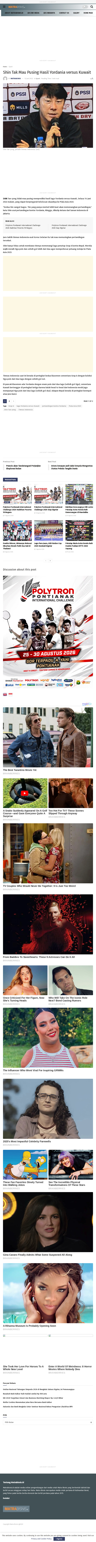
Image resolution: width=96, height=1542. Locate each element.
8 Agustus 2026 (8, 552)
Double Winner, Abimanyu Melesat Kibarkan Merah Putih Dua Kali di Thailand (17, 546)
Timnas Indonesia (26, 410)
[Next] (50, 560)
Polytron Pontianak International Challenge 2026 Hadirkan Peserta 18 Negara (17, 509)
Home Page (88, 13)
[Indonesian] (10, 694)
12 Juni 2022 (28, 78)
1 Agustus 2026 (39, 549)
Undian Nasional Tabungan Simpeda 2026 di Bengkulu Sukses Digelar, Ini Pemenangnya (38, 1389)
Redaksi (6, 1498)
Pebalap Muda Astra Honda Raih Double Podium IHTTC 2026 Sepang (79, 546)
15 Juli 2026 (70, 552)
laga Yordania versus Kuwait (28, 406)
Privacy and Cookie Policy (41, 1539)
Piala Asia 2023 (75, 406)
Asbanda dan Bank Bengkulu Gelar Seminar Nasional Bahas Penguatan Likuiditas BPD (38, 1407)
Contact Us (64, 13)
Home (5, 67)
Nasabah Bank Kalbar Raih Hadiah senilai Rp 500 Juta (25, 1394)
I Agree (59, 1539)
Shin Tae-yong (10, 410)
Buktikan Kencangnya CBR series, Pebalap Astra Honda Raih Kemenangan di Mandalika (80, 509)
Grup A (11, 406)
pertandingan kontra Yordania (54, 406)
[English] (5, 694)
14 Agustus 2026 (71, 515)
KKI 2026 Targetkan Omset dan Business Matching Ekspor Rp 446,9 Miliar (33, 1398)
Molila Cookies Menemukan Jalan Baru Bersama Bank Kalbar (27, 1402)
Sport (10, 67)
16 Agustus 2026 (40, 513)
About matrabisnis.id (14, 13)
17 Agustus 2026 (8, 515)
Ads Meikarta (49, 13)
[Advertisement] (48, 37)
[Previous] (46, 560)
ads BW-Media (33, 13)
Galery (76, 13)
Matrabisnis (16, 78)
